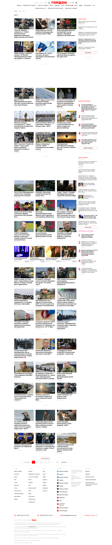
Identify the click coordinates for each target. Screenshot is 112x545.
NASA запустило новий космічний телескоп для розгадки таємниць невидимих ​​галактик (86, 203)
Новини (19, 5)
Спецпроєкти (31, 502)
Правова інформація (90, 479)
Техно (15, 488)
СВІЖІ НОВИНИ (83, 157)
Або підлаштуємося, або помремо (89, 197)
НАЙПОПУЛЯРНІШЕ (84, 101)
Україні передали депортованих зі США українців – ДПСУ (64, 423)
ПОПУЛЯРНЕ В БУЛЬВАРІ (86, 231)
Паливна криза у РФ (40, 8)
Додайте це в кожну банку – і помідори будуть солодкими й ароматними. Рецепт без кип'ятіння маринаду (89, 243)
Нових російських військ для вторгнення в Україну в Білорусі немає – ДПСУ (45, 124)
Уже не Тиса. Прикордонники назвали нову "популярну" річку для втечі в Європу (23, 194)
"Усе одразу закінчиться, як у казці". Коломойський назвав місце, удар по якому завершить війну (88, 141)
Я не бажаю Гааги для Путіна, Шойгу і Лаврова (86, 47)
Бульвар (57, 5)
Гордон (15, 11)
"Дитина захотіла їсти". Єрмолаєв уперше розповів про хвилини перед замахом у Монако (87, 223)
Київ (44, 471)
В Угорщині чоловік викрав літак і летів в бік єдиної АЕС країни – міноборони (89, 134)
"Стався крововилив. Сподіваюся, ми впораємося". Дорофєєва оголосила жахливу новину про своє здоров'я (89, 270)
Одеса (44, 476)
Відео (81, 5)
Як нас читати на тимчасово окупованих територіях (91, 484)
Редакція (87, 474)
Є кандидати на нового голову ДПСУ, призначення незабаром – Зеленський (66, 352)
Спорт (15, 482)
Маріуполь (45, 488)
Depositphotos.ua (32, 526)
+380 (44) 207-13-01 (22, 515)
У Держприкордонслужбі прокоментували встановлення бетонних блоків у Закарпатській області (65, 448)
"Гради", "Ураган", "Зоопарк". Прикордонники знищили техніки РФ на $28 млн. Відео (66, 194)
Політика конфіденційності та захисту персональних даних (76, 477)
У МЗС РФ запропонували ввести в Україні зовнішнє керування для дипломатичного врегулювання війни (89, 117)
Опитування (87, 5)
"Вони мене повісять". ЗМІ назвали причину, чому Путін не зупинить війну (90, 217)
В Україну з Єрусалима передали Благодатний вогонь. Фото (43, 194)
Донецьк (45, 479)
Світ (15, 479)
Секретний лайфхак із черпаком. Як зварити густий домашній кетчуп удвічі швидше (88, 261)
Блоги (51, 5)
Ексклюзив (68, 5)
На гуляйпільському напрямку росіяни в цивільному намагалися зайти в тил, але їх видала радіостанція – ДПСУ (22, 425)
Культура (16, 485)
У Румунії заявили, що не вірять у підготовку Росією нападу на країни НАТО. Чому (87, 191)
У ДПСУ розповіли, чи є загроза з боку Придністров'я (64, 396)
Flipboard (61, 497)
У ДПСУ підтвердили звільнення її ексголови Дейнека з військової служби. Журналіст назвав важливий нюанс (23, 236)
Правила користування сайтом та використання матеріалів (76, 471)
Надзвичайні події (18, 493)
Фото (76, 5)
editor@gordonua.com (69, 515)
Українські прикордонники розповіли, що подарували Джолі (23, 446)
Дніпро (44, 485)
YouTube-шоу (31, 499)
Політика (16, 474)
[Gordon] (59, 3)
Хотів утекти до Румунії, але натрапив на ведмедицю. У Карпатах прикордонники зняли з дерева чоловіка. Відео (66, 103)
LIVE (62, 5)
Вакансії (87, 471)
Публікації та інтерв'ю (29, 5)
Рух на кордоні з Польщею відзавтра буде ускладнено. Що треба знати (66, 55)
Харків (44, 482)
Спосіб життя (17, 490)
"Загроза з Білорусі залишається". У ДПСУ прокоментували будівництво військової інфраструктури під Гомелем (24, 34)
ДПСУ (23, 11)
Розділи (30, 468)
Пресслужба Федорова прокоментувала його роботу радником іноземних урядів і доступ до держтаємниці (89, 126)
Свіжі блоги (82, 19)
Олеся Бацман (63, 491)
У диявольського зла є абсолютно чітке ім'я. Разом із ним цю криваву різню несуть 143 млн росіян (87, 41)
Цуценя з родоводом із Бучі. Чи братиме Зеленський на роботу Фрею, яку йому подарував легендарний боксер (89, 252)
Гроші (15, 476)
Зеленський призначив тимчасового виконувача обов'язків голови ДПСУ (44, 352)
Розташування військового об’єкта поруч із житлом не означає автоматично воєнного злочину (87, 34)
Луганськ (45, 490)
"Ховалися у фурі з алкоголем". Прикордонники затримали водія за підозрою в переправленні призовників (66, 325)
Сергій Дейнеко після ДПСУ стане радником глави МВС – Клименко (23, 375)
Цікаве (16, 499)
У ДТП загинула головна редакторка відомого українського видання (87, 236)
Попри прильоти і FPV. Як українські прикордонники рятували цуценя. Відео (44, 32)
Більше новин (88, 227)
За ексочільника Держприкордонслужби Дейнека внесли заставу (44, 234)
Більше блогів (88, 52)
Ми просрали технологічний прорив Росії (89, 185)
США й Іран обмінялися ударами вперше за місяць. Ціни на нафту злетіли (86, 171)
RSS (60, 500)
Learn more (27, 261)
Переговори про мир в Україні (55, 8)
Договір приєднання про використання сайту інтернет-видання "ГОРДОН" (76, 484)
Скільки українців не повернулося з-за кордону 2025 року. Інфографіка (23, 302)
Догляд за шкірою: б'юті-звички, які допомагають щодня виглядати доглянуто (87, 163)
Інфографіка (17, 496)
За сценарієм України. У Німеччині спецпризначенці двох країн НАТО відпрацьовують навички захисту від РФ (87, 209)
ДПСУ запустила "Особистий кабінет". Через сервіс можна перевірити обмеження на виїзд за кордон (23, 147)
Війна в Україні (18, 471)
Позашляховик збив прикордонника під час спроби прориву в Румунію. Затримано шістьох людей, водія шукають (23, 354)
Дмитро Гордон (63, 471)
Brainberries (16, 261)
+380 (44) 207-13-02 (45, 515)
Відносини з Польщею (71, 8)
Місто (44, 468)
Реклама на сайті (89, 476)
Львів (44, 474)
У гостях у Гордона (42, 5)
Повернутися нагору (89, 515)
